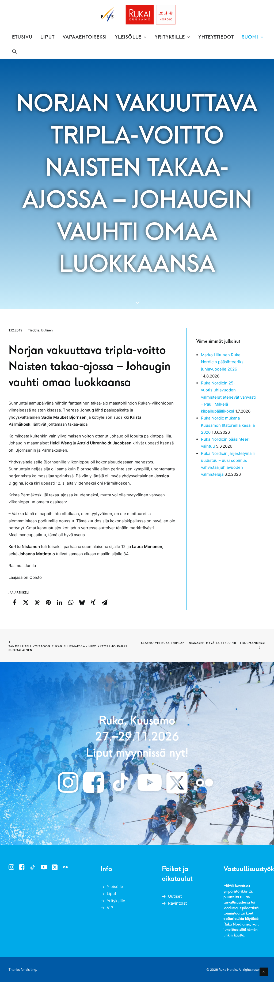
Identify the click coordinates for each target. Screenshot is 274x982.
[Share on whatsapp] (70, 602)
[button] (14, 51)
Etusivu (22, 37)
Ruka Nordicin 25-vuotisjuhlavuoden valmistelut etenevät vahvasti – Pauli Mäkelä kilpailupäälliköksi (228, 397)
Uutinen (47, 330)
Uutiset (175, 896)
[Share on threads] (37, 602)
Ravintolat (177, 903)
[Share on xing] (93, 602)
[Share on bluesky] (82, 602)
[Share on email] (104, 602)
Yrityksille (170, 37)
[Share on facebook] (14, 602)
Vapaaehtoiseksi (85, 37)
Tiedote (33, 330)
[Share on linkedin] (59, 602)
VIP (110, 907)
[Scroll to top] (264, 971)
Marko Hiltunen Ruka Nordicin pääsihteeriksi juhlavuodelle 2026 (223, 362)
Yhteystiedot (216, 37)
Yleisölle (128, 37)
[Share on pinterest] (48, 602)
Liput (47, 37)
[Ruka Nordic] (137, 15)
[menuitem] (22, 37)
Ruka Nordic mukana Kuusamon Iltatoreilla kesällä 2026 (228, 425)
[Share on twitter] (25, 602)
